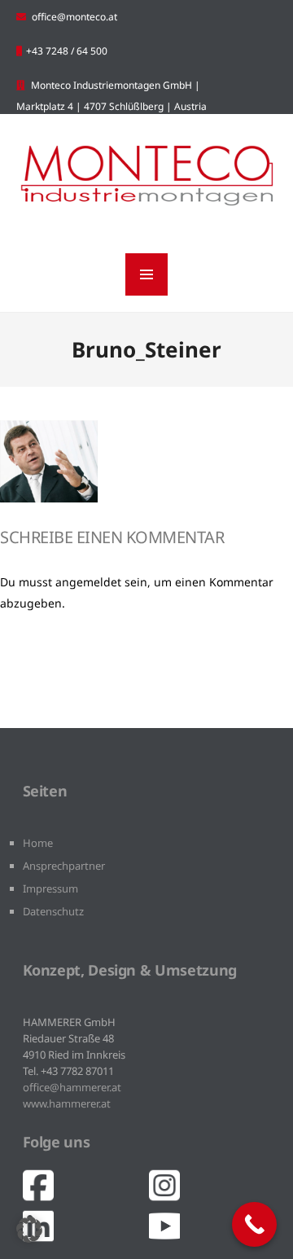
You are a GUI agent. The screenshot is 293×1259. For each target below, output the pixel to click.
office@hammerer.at (72, 1087)
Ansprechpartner (64, 865)
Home (38, 843)
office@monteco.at (74, 17)
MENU (146, 274)
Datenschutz (53, 911)
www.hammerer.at (67, 1103)
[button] (29, 1229)
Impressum (50, 888)
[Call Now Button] (254, 1224)
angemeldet (88, 582)
